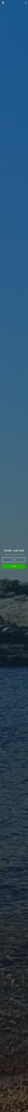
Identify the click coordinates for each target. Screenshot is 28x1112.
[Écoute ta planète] (3, 3)
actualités (14, 566)
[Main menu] (25, 3)
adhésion (14, 559)
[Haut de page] (22, 1106)
